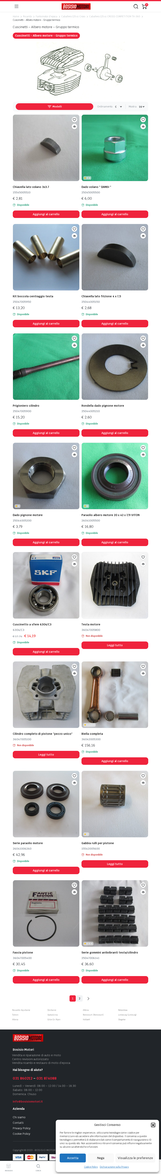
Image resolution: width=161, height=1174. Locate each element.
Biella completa (92, 734)
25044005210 (90, 411)
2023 (30, 1150)
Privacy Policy (21, 1128)
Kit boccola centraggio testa (33, 296)
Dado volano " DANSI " (96, 187)
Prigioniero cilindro (26, 405)
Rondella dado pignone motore (102, 405)
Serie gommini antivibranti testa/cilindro (109, 952)
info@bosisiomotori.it (28, 1101)
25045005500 (90, 192)
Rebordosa (122, 1010)
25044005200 (22, 520)
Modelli (57, 106)
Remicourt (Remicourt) (93, 1015)
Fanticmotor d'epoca (46, 16)
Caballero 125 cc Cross (73, 16)
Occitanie (52, 1010)
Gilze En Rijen (54, 1019)
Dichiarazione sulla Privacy (114, 1167)
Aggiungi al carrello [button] (46, 214)
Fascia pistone (23, 952)
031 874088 (47, 1078)
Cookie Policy (91, 1167)
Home (16, 16)
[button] (153, 1125)
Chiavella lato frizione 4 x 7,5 (101, 296)
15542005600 (90, 848)
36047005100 (22, 739)
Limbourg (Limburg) (127, 1015)
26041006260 (22, 848)
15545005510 (21, 192)
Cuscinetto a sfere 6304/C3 (32, 624)
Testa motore (90, 624)
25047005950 (22, 302)
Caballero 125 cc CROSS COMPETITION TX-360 (114, 16)
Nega (100, 1158)
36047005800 (90, 630)
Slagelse (121, 1019)
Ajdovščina (53, 1015)
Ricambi (27, 16)
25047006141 (90, 958)
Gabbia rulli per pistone (98, 843)
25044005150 (90, 302)
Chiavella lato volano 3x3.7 (31, 187)
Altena (15, 1019)
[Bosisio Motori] (76, 6)
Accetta (72, 1158)
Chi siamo (19, 1117)
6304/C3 (18, 630)
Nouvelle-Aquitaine (21, 1010)
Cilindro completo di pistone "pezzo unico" (42, 734)
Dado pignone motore (28, 515)
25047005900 (22, 411)
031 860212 (22, 1078)
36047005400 (22, 958)
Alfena (86, 1010)
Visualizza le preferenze (135, 1158)
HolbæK (86, 1019)
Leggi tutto (115, 645)
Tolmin (15, 1015)
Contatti (18, 1123)
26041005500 (90, 520)
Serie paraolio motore (28, 843)
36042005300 (91, 739)
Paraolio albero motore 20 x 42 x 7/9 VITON (110, 515)
